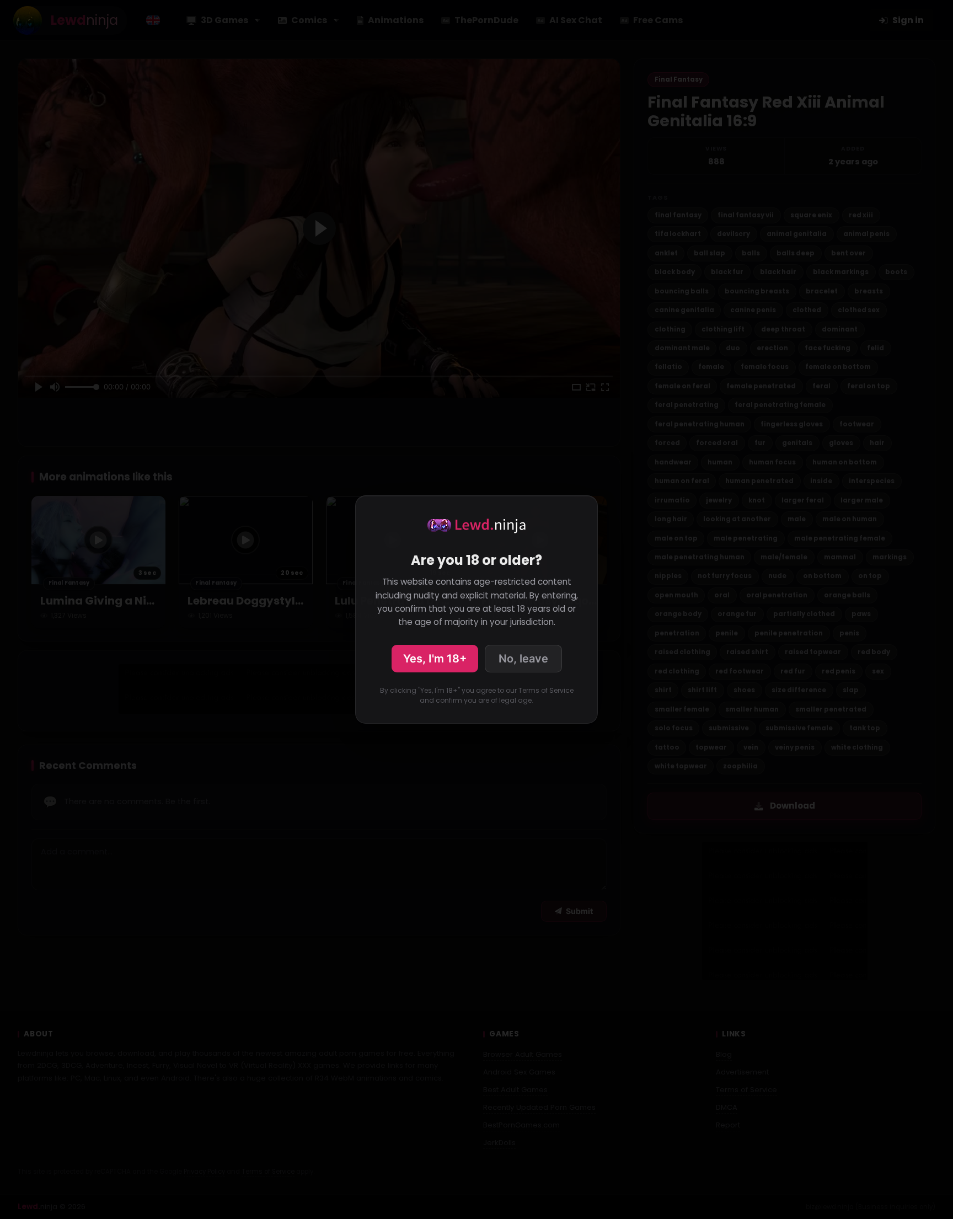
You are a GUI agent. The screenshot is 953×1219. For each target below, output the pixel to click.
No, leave (523, 658)
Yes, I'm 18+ (435, 658)
